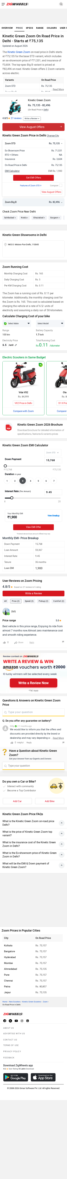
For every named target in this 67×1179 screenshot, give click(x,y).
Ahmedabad (10, 968)
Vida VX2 (23, 392)
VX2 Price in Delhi (23, 403)
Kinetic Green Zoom (18, 52)
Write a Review (31, 118)
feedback (9, 1058)
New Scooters (14, 1002)
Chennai (8, 980)
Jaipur (7, 992)
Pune (6, 974)
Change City (53, 135)
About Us (8, 1028)
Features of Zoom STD (30, 185)
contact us (10, 1040)
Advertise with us (14, 1033)
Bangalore (9, 951)
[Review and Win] (33, 673)
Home (4, 1002)
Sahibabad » (10, 218)
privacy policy (12, 1051)
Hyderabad (10, 957)
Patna (7, 986)
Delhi (46, 110)
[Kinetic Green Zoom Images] (14, 106)
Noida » (24, 218)
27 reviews (16, 118)
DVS (13, 611)
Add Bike (49, 801)
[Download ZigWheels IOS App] (43, 1077)
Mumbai (8, 963)
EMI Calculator (12, 171)
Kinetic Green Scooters (31, 1002)
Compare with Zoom (23, 411)
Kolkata (8, 945)
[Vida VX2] (23, 375)
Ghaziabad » (39, 218)
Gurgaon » (55, 218)
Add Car (17, 801)
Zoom (45, 1002)
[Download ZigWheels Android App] (15, 1077)
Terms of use (11, 1045)
